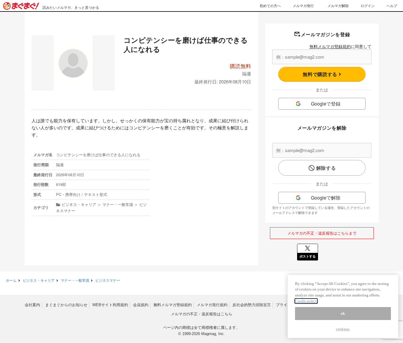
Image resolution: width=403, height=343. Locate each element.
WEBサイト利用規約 (110, 305)
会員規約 (140, 305)
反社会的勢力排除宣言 (251, 305)
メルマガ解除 (338, 5)
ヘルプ (391, 5)
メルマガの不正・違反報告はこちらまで (321, 233)
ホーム (11, 280)
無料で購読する (320, 74)
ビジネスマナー (107, 280)
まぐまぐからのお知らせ (66, 305)
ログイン (368, 5)
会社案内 (32, 305)
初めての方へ (270, 5)
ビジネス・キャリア (39, 280)
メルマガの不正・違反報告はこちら (201, 314)
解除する (326, 167)
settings (343, 329)
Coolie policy (306, 301)
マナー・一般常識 (75, 280)
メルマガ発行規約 (212, 305)
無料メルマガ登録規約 (330, 46)
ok (343, 313)
